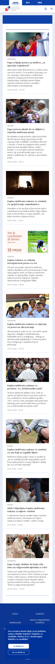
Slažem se (19, 646)
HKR (40, 2)
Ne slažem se (18, 652)
